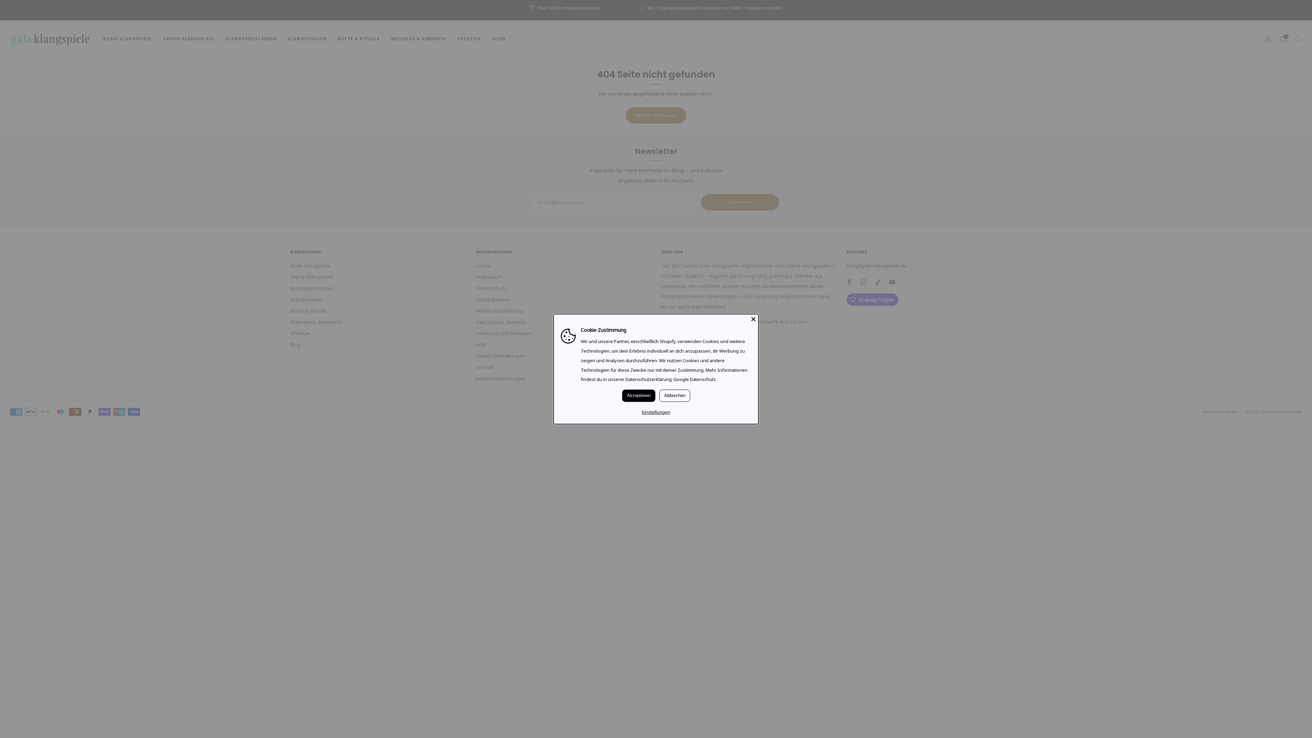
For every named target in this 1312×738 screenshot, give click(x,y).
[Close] (753, 319)
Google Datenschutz (694, 380)
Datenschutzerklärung (649, 380)
